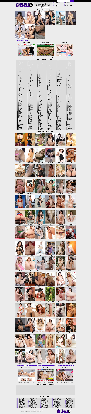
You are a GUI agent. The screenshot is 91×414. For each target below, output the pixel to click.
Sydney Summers (69, 77)
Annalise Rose (19, 93)
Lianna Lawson (49, 84)
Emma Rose (29, 117)
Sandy (57, 127)
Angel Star (19, 86)
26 (59, 365)
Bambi (18, 115)
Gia (37, 64)
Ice (37, 87)
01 (20, 40)
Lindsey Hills (49, 90)
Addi (18, 60)
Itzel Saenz (39, 88)
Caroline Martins (30, 75)
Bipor (18, 126)
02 (22, 40)
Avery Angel (19, 108)
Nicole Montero (59, 78)
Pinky (57, 110)
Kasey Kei (39, 119)
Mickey (48, 116)
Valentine (67, 96)
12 (37, 365)
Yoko (67, 122)
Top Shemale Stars (56, 406)
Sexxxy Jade (68, 66)
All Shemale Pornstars (33, 404)
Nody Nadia (58, 85)
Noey (57, 86)
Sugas (67, 73)
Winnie (67, 117)
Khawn (48, 60)
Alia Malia (19, 71)
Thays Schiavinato (69, 84)
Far (37, 60)
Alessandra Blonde (20, 68)
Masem (48, 107)
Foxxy (38, 61)
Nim (57, 82)
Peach (57, 103)
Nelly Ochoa (58, 76)
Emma (28, 116)
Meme (48, 112)
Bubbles (28, 65)
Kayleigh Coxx (39, 123)
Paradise (57, 97)
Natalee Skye (58, 70)
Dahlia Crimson (30, 94)
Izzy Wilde (39, 91)
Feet (37, 386)
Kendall (38, 127)
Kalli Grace (39, 114)
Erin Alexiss (29, 121)
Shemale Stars (57, 3)
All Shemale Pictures (32, 402)
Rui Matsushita (58, 123)
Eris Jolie (29, 122)
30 (65, 365)
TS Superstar (56, 4)
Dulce (28, 111)
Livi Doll (48, 93)
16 (43, 365)
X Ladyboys (67, 4)
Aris (18, 97)
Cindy (28, 87)
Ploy (57, 111)
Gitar (38, 68)
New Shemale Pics (56, 404)
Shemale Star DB (32, 403)
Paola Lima (58, 96)
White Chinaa (68, 114)
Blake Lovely (19, 128)
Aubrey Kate (19, 103)
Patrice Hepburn (59, 101)
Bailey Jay (19, 113)
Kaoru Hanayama (40, 115)
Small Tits (58, 393)
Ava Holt (18, 107)
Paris (57, 98)
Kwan (48, 71)
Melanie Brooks (49, 111)
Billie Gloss (19, 125)
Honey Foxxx (39, 85)
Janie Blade (39, 96)
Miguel (48, 118)
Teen (67, 388)
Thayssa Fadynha (69, 85)
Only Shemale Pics (44, 403)
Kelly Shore (39, 126)
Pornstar (58, 387)
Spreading (68, 385)
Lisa (47, 91)
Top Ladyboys (68, 398)
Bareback (19, 389)
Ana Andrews (19, 85)
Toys (67, 390)
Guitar (38, 73)
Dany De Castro (30, 100)
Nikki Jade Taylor (59, 79)
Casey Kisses (29, 77)
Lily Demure (49, 89)
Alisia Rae (19, 73)
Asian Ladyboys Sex (44, 405)
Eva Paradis (29, 127)
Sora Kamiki (68, 71)
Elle (28, 114)
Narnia (57, 68)
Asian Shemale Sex (69, 405)
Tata (67, 82)
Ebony (27, 394)
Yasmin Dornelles (69, 118)
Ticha (67, 88)
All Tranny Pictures (44, 399)
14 (40, 365)
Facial (37, 385)
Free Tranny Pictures (57, 405)
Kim (47, 63)
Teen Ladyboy (43, 402)
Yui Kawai (68, 124)
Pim (57, 109)
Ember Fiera (29, 115)
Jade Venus (39, 93)
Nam (57, 61)
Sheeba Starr (68, 67)
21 (51, 365)
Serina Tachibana (69, 65)
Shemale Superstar (22, 400)
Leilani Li (48, 80)
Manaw (48, 98)
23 (54, 365)
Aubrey (18, 102)
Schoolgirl (58, 390)
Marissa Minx (49, 106)
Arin (18, 96)
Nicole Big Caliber (59, 77)
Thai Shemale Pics (56, 403)
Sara (67, 60)
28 (62, 365)
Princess (57, 116)
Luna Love (48, 96)
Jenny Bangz (39, 107)
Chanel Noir (29, 79)
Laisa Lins (48, 73)
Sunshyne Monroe (69, 75)
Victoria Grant (68, 107)
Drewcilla (29, 110)
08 (31, 365)
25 (57, 365)
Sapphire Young (59, 129)
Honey (38, 84)
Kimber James (49, 64)
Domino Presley (30, 107)
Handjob (37, 391)
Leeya (48, 79)
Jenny (38, 106)
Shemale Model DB (44, 401)
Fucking (37, 388)
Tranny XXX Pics (69, 404)
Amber (18, 79)
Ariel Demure (19, 95)
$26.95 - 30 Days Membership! (26, 382)
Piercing (58, 385)
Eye (28, 129)
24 (56, 365)
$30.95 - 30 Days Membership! (26, 57)
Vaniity (67, 99)
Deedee (28, 103)
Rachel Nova (58, 121)
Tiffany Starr (68, 89)
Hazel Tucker (39, 78)
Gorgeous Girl (39, 69)
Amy (18, 83)
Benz (18, 123)
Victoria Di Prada (69, 106)
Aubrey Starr (19, 104)
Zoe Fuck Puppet (69, 128)
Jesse (38, 108)
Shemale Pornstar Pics (57, 398)
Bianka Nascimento (20, 124)
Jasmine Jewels (39, 98)
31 (67, 365)
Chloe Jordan (29, 83)
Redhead (58, 389)
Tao (66, 81)
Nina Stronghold (59, 83)
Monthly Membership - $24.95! (65, 57)
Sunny (67, 74)
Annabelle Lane (20, 92)
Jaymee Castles (39, 100)
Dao (28, 101)
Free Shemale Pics (44, 407)
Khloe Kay (48, 62)
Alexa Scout (19, 69)
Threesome (69, 389)
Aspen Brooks (19, 101)
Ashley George (19, 99)
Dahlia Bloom (29, 93)
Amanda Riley (19, 78)
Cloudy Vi (29, 90)
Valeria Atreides (69, 97)
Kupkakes (48, 70)
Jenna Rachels (39, 104)
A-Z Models (25, 0)
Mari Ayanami (49, 102)
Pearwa (57, 105)
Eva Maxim (29, 126)
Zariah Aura (68, 126)
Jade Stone (39, 92)
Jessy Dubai (39, 110)
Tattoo (68, 387)
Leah (47, 76)
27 (60, 365)
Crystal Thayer (30, 92)
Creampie (28, 390)
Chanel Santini (30, 80)
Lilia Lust (48, 86)
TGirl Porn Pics (69, 399)
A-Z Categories (31, 0)
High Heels (38, 393)
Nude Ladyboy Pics (44, 400)
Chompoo (29, 84)
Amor (18, 82)
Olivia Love (58, 94)
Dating (47, 0)
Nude (46, 390)
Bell (18, 118)
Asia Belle (19, 100)
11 (36, 365)
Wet (67, 393)
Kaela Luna (39, 113)
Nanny (57, 65)
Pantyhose (47, 393)
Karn (38, 117)
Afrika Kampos (20, 65)
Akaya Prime (19, 66)
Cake (28, 68)
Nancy (57, 64)
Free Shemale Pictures (68, 5)
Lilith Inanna (49, 87)
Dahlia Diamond (30, 95)
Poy (57, 115)
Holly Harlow (39, 81)
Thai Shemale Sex (22, 406)
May (47, 108)
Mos (47, 127)
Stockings (68, 386)
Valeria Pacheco (69, 98)
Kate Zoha (39, 120)
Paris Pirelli (58, 99)
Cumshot (27, 392)
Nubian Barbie (58, 88)
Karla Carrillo (39, 116)
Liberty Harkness (50, 85)
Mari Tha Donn (49, 103)
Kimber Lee (49, 65)
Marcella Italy (49, 101)
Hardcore (38, 392)
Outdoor (47, 391)
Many (48, 100)
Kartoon (38, 118)
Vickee (67, 104)
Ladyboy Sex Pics (44, 406)
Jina (38, 111)
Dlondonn (29, 106)
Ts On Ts (68, 391)
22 (53, 365)
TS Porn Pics (56, 5)
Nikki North (58, 80)
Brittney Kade (29, 61)
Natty (57, 75)
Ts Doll (67, 93)
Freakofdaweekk (40, 63)
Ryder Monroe (58, 124)
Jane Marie (39, 95)
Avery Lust (19, 109)
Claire (28, 88)
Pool (57, 386)
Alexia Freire (19, 70)
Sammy (57, 126)
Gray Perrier (39, 72)
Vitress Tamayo (68, 108)
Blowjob (27, 387)
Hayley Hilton (39, 77)
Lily (47, 88)
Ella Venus (29, 113)
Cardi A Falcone (30, 70)
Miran (48, 123)
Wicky (67, 115)
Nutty (57, 90)
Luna (47, 95)
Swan (67, 76)
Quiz (57, 119)
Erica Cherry (29, 119)
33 (70, 365)
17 (45, 365)
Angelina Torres (20, 89)
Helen (38, 79)
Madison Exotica (49, 97)
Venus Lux (68, 103)
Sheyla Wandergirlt (69, 68)
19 (48, 365)
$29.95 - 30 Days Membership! (45, 382)
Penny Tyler (58, 106)
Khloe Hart (49, 61)
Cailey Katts (29, 67)
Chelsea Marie (30, 81)
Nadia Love (58, 60)
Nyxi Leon (58, 92)
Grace (38, 70)
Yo (66, 121)
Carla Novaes (29, 71)
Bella (18, 119)
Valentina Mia (68, 95)
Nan (57, 62)
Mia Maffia (49, 115)
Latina (47, 386)
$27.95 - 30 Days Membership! (45, 57)
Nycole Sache (58, 91)
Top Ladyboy (43, 398)
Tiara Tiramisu (68, 87)
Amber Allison (19, 80)
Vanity (67, 100)
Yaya (67, 120)
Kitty (47, 67)
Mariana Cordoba (50, 105)
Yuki (67, 125)
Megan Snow (49, 110)
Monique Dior (49, 125)
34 (71, 365)
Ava (18, 106)
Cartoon (28, 76)
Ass (18, 387)
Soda (67, 70)
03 (23, 40)
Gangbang (38, 389)
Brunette (27, 389)
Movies (20, 0)
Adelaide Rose (19, 61)
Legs (46, 387)
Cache (28, 66)
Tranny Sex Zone (32, 406)
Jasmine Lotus (39, 99)
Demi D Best (29, 104)
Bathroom (19, 390)
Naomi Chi (58, 67)
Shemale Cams (41, 0)
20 (50, 365)
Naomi (57, 66)
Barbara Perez (20, 116)
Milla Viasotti (49, 119)
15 (42, 365)
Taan (67, 78)
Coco (28, 91)
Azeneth (18, 110)
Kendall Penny (39, 129)
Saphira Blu (58, 128)
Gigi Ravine (39, 66)
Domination (28, 393)
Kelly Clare (39, 125)
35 (73, 365)
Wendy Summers (69, 112)
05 (26, 40)
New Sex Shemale (69, 407)
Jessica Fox (39, 109)
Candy (28, 69)
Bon (18, 129)
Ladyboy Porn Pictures (57, 399)
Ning (57, 84)
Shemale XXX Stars (56, 407)
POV (57, 388)
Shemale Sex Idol (69, 406)
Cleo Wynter (29, 89)
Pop (57, 114)
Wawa (67, 111)
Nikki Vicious (58, 81)
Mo (47, 124)
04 (25, 40)
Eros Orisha (29, 123)
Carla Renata (29, 72)
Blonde (27, 386)
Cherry (28, 82)
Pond (57, 112)
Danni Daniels (29, 99)
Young (68, 394)
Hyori (38, 86)
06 (28, 365)
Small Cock (59, 392)
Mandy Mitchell (49, 99)
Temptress (68, 83)
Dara (28, 102)
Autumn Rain (19, 105)
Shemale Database (32, 400)
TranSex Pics (31, 405)
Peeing (47, 394)
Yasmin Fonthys (69, 119)
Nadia (48, 129)
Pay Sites (36, 0)
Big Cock (19, 393)
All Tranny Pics (67, 3)
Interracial (38, 394)
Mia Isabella (49, 114)
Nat (56, 69)
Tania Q (67, 80)
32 (68, 365)
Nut (56, 89)
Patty (57, 102)
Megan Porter (49, 109)
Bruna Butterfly (30, 64)
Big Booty (19, 392)
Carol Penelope (30, 74)
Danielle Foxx (29, 98)
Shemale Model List (69, 403)
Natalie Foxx (58, 72)
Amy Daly (19, 84)
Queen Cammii (58, 118)
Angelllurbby (19, 90)
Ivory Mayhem (39, 90)
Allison (18, 75)
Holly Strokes (39, 83)
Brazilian (28, 388)
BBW (18, 391)
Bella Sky (19, 121)
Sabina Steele (58, 125)
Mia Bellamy (49, 113)
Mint (47, 122)
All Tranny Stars (57, 2)
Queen (57, 117)
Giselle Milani (39, 67)
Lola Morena (49, 94)
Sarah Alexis (68, 61)
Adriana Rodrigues (20, 63)
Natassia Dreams (59, 74)
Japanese (47, 385)
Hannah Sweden (40, 76)
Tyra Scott (68, 94)
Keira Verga (39, 124)
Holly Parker (39, 82)
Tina (67, 90)
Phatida (57, 107)
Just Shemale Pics (67, 2)
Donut (28, 108)
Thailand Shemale (56, 402)
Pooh (57, 113)
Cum (27, 391)
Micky (48, 117)
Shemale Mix (67, 6)
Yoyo (67, 123)
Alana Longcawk (20, 67)
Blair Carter (19, 127)
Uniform (68, 392)
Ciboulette (29, 86)
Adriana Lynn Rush (20, 62)
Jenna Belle (39, 101)
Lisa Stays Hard (49, 92)
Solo (57, 394)
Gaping (37, 390)
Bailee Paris (19, 112)
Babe (18, 388)
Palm (57, 95)
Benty (18, 122)
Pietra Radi (58, 108)
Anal (18, 385)
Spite (67, 72)
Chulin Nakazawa (30, 85)
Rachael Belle (58, 120)
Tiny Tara (68, 91)
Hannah (38, 75)
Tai (66, 79)
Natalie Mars (58, 73)
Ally (18, 76)
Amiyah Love (19, 81)
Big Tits (18, 394)
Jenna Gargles (39, 103)
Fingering (38, 387)
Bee (18, 117)
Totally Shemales (57, 6)
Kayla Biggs (39, 122)
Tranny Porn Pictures (45, 404)
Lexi (47, 83)
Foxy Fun (38, 62)
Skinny (58, 391)
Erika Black (29, 120)
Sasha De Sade (68, 63)
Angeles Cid (19, 87)
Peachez (57, 104)
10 (34, 365)
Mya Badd (48, 128)
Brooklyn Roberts (30, 62)
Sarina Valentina (69, 62)
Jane (38, 94)
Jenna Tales (39, 105)
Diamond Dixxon (30, 105)
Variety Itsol (68, 102)
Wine (67, 116)
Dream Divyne (30, 109)
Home (17, 0)
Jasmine (38, 97)
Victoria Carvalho (69, 105)
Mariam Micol (49, 104)
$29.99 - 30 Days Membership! (65, 382)
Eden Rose (29, 112)
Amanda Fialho (20, 77)
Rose (57, 122)
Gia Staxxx (39, 65)
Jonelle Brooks (39, 112)
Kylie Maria (49, 72)
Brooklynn (29, 63)
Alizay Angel (19, 74)
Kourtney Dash (49, 69)
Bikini (27, 385)
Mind (47, 121)
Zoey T (67, 129)
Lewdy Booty (49, 82)
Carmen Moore (30, 73)
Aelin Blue (19, 64)
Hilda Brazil (39, 80)
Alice (18, 72)
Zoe (66, 127)
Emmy (28, 118)
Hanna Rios (39, 74)
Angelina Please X (20, 88)
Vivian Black (68, 109)
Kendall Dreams (40, 128)
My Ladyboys (55, 400)
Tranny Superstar (56, 401)
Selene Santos (68, 64)
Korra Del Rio (49, 68)
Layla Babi (49, 75)
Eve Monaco (29, 128)
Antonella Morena (20, 94)
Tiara (67, 86)
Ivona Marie (39, 89)
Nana (57, 63)
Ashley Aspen (19, 98)
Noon (57, 87)
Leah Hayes (49, 77)
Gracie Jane (39, 71)
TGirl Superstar (32, 401)
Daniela (28, 97)
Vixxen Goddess (69, 110)
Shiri (67, 69)
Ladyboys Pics (68, 402)
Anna (18, 91)
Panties (47, 392)
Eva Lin (28, 125)
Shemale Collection (32, 407)
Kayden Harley (39, 121)
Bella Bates (19, 120)
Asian (18, 386)
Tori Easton (68, 92)
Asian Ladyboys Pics (69, 401)
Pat (56, 100)
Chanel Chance (30, 78)
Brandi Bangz (29, 60)
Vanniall (67, 101)
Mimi (47, 120)
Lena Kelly (48, 81)
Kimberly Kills (49, 66)
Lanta (48, 74)
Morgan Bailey (49, 126)
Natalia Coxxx (58, 71)
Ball (18, 114)
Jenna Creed (39, 102)
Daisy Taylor (29, 96)
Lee (47, 78)
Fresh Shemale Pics (69, 400)
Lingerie (47, 388)
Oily (57, 93)
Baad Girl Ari (19, 111)
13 (39, 365)
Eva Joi (28, 124)
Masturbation (48, 389)
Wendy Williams (69, 113)
